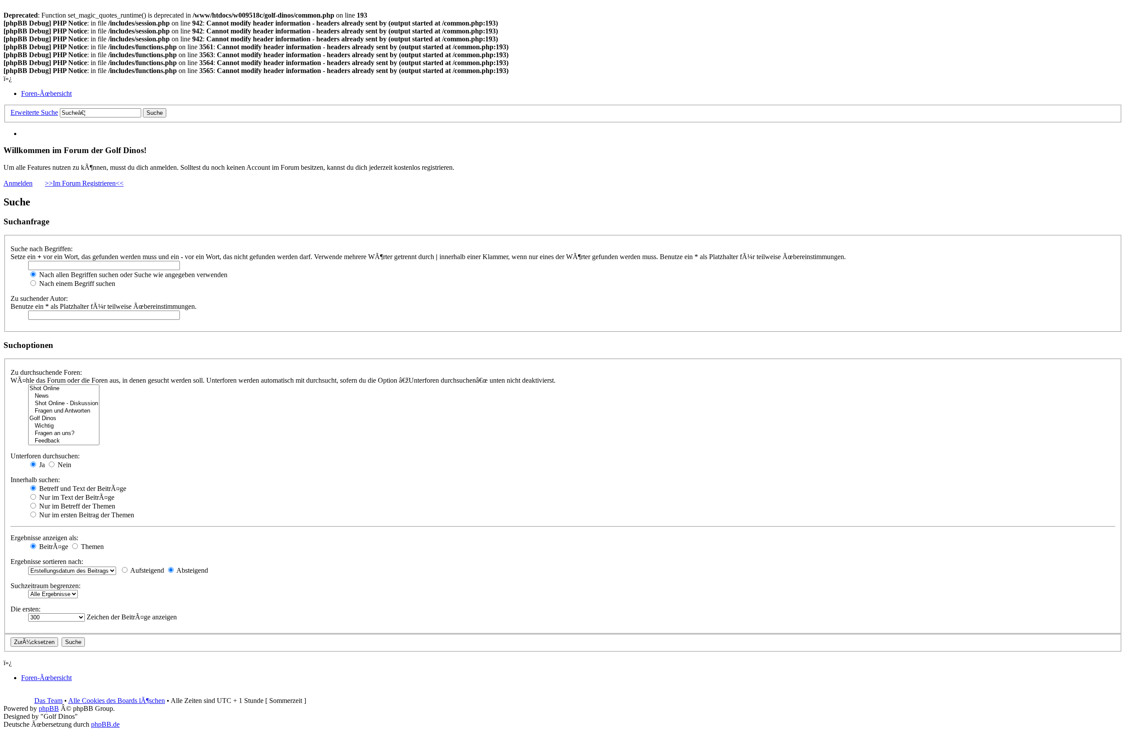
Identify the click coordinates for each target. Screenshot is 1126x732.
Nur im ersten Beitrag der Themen (85, 515)
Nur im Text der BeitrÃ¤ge (75, 497)
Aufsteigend (146, 570)
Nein (63, 464)
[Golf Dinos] (64, 418)
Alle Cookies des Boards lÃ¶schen (116, 700)
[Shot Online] (64, 388)
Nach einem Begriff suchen (76, 283)
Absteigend (191, 570)
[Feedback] (64, 441)
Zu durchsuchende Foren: (46, 372)
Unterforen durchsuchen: (45, 456)
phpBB (49, 708)
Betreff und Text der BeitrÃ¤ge (81, 488)
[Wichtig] (64, 426)
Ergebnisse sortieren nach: (47, 561)
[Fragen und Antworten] (64, 411)
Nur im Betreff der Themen (76, 506)
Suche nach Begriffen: (42, 249)
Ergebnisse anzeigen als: (44, 538)
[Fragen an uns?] (64, 433)
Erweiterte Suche (34, 112)
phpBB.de (105, 724)
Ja (41, 464)
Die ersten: (25, 609)
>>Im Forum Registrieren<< (84, 183)
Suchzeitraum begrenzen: (45, 585)
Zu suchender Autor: (39, 298)
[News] (64, 396)
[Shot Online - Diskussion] (64, 403)
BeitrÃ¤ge (52, 546)
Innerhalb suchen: (35, 479)
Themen (91, 546)
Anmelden (18, 183)
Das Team (48, 700)
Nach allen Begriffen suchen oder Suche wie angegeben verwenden (132, 274)
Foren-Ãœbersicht (46, 93)
